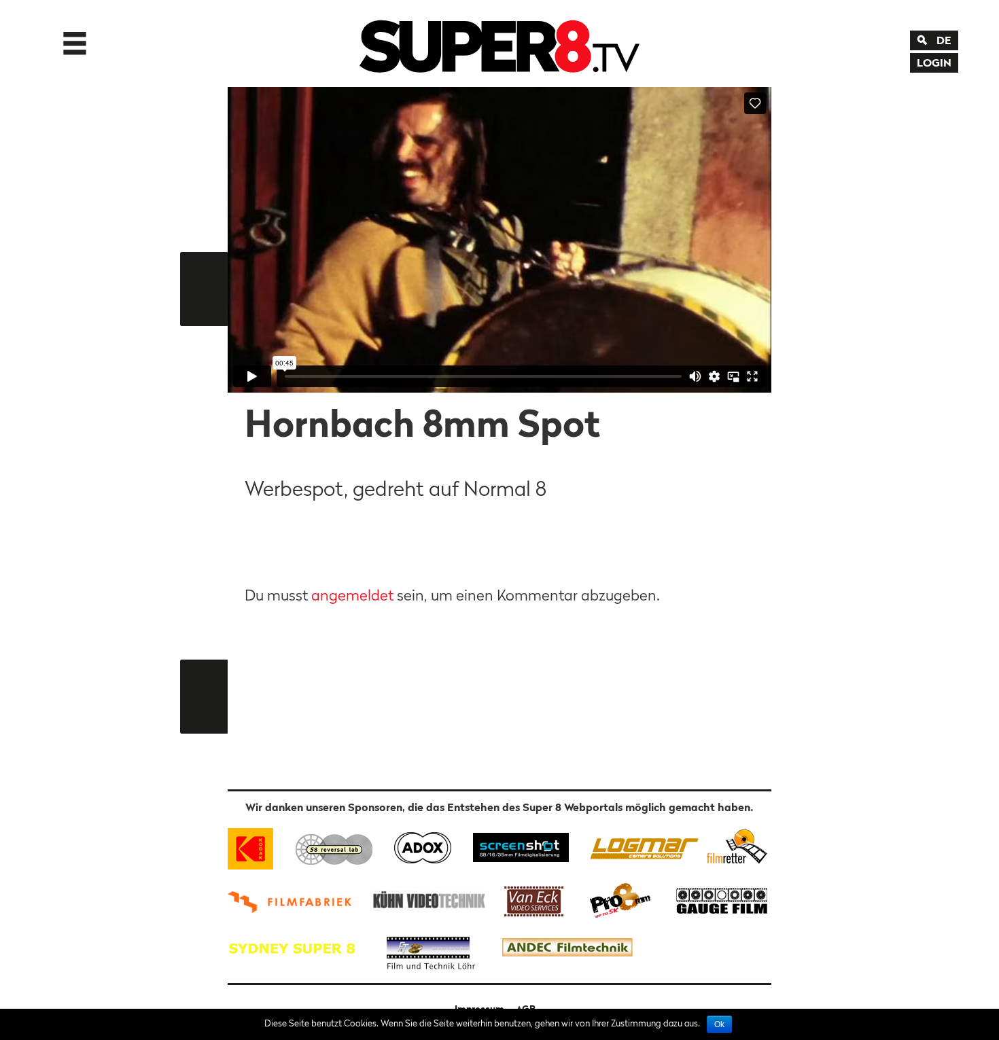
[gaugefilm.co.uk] (714, 899)
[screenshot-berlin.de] (520, 846)
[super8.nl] (334, 846)
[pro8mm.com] (620, 899)
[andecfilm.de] (567, 948)
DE (943, 40)
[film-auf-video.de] (427, 899)
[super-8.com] (735, 846)
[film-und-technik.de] (431, 948)
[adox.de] (422, 846)
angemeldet (352, 595)
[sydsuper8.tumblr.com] (298, 948)
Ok (719, 1024)
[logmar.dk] (641, 846)
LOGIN (934, 62)
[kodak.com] (256, 846)
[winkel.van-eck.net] (536, 899)
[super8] (499, 43)
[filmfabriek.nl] (294, 899)
